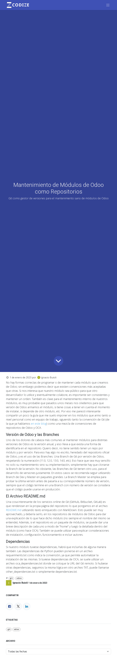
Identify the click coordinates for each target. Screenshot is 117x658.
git (11, 578)
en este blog (38, 423)
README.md (13, 510)
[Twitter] (18, 606)
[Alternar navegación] (108, 5)
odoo (19, 578)
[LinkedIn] (26, 606)
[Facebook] (9, 606)
